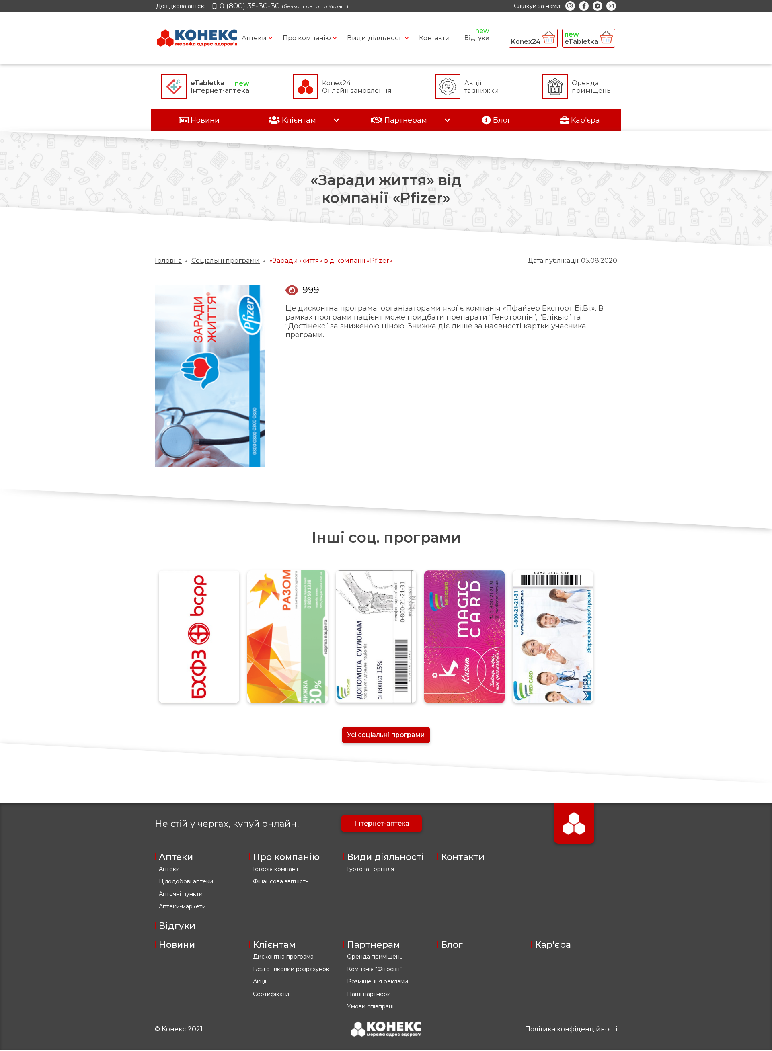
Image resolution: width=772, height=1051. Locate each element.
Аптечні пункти (181, 893)
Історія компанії (275, 869)
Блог (452, 944)
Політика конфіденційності (571, 1029)
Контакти (434, 38)
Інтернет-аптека (381, 823)
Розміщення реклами (377, 981)
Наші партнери (369, 994)
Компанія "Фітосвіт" (374, 969)
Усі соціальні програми (386, 735)
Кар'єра (553, 944)
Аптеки (254, 38)
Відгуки (477, 38)
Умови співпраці (370, 1006)
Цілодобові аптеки (186, 881)
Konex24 (526, 41)
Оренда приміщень (374, 956)
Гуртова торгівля (370, 869)
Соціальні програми (225, 260)
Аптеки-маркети (182, 906)
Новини (177, 944)
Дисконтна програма (283, 956)
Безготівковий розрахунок (291, 969)
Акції (259, 981)
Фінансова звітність (280, 881)
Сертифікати (271, 994)
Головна (168, 260)
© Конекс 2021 (179, 1029)
